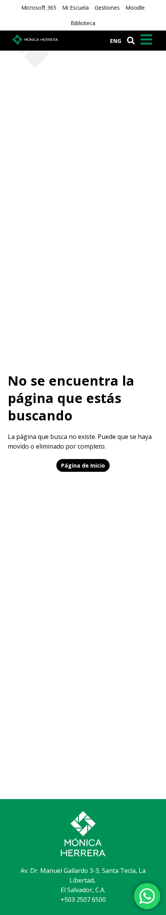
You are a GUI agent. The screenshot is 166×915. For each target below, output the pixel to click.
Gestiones (107, 7)
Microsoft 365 (38, 7)
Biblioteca (83, 23)
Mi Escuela (75, 7)
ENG (115, 40)
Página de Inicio (83, 465)
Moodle (135, 7)
